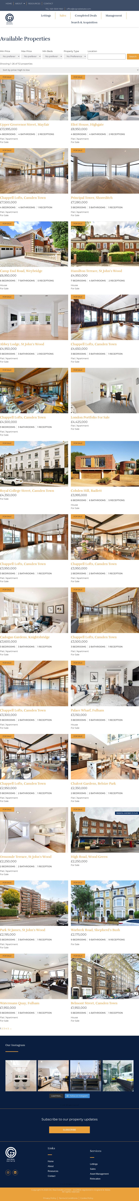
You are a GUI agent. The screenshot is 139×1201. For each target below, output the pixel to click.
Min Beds (47, 51)
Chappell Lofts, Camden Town (23, 198)
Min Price (5, 51)
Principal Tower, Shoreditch (92, 198)
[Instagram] (8, 1172)
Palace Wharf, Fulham (87, 710)
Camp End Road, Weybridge (21, 271)
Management (114, 15)
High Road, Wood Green (89, 857)
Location (92, 51)
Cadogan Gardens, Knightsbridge (25, 637)
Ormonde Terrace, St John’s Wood (25, 857)
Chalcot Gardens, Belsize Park (93, 783)
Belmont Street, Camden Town (94, 1003)
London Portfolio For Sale (90, 417)
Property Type (71, 51)
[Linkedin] (15, 1172)
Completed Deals (86, 15)
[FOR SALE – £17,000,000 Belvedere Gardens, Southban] (85, 1075)
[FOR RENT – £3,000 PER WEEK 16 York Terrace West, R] (21, 1075)
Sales (63, 15)
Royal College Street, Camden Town (27, 491)
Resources (34, 3)
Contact (48, 3)
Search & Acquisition (84, 22)
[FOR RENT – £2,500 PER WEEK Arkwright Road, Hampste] (118, 1075)
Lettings (46, 15)
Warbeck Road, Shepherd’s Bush (95, 930)
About (18, 3)
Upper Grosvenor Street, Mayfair (24, 124)
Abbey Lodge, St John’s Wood (22, 344)
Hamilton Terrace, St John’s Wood (96, 271)
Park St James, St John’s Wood (22, 930)
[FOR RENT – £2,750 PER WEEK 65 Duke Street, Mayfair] (53, 1075)
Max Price (26, 51)
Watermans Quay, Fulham (19, 1003)
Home (9, 3)
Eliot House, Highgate (87, 124)
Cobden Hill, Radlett (86, 491)
